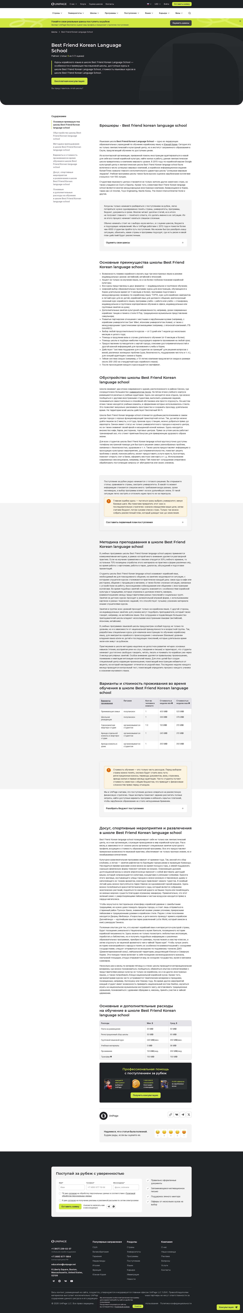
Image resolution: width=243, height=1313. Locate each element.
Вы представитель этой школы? (67, 88)
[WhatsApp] (114, 1206)
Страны (56, 13)
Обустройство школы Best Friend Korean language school (67, 135)
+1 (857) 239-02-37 (61, 1248)
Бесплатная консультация (69, 81)
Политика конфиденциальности (176, 1303)
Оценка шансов (96, 4)
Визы (178, 13)
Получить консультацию (145, 1095)
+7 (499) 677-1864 (61, 1256)
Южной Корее (170, 144)
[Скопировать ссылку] (170, 1114)
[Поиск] (190, 13)
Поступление (130, 13)
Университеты (75, 13)
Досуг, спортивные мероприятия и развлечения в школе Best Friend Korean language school (65, 178)
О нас (72, 4)
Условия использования (146, 1303)
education (63, 1264)
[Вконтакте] (66, 1281)
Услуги (83, 4)
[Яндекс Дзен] (59, 1281)
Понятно (138, 1306)
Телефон (89, 1183)
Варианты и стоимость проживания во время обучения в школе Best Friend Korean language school (65, 161)
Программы (110, 13)
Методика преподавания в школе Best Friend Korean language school (67, 147)
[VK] (176, 1114)
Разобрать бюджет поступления (125, 808)
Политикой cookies (122, 1307)
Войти (166, 4)
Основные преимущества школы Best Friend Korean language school (66, 124)
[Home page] (59, 4)
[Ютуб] (72, 1281)
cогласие (72, 1200)
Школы (93, 13)
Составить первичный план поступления (129, 522)
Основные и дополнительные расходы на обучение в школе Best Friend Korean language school (67, 195)
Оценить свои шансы (118, 242)
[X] (189, 1114)
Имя (60, 1183)
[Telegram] (183, 1114)
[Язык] (149, 4)
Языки (148, 13)
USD (156, 4)
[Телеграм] (53, 1281)
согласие (73, 1193)
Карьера (163, 13)
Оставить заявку (182, 4)
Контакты (110, 4)
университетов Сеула (140, 392)
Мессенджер (118, 1183)
